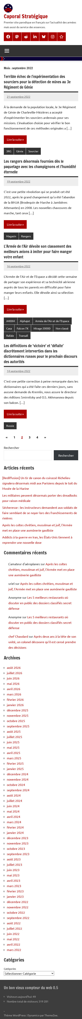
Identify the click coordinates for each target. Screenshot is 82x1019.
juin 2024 (13, 806)
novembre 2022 (17, 907)
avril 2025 (13, 753)
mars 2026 (14, 694)
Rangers (26, 236)
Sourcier (33, 151)
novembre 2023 (17, 843)
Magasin (11, 236)
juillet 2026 (14, 673)
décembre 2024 (17, 774)
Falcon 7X (22, 328)
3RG (8, 151)
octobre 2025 (16, 721)
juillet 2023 (14, 864)
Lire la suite (14, 139)
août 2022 (14, 923)
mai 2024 (13, 811)
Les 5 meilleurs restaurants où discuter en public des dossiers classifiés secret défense (40, 602)
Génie (19, 151)
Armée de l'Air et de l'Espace (52, 321)
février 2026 (15, 699)
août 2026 (14, 667)
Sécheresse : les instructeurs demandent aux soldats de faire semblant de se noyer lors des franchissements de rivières (39, 513)
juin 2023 (13, 870)
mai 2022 (13, 939)
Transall (23, 335)
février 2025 (15, 763)
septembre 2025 (18, 726)
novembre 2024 (17, 779)
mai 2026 (13, 683)
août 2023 (14, 859)
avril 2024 (13, 816)
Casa (9, 328)
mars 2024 (14, 822)
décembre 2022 (17, 902)
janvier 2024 (15, 832)
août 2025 (14, 731)
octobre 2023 (16, 848)
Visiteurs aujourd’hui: (20, 996)
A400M (10, 321)
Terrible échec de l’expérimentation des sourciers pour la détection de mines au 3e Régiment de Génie (37, 82)
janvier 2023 (15, 896)
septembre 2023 (18, 854)
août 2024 (14, 795)
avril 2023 (13, 880)
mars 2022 (14, 950)
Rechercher (11, 447)
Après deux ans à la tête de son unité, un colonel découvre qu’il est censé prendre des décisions (42, 641)
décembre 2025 (17, 710)
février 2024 (15, 827)
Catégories (10, 968)
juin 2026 (13, 678)
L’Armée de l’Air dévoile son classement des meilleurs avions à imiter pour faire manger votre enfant (38, 252)
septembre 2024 (18, 790)
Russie (10, 425)
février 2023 (15, 891)
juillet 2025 (14, 737)
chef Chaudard (18, 636)
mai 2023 (13, 875)
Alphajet (25, 321)
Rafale (10, 335)
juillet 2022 (14, 928)
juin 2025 (13, 742)
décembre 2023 (17, 838)
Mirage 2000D (42, 328)
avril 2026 (13, 689)
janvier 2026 (15, 705)
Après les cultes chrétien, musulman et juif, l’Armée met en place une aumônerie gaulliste (41, 569)
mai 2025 (13, 747)
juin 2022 (13, 934)
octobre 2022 (16, 912)
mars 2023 (14, 886)
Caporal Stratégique (26, 16)
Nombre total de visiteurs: (23, 1001)
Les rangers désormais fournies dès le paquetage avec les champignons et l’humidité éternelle (40, 167)
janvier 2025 (15, 769)
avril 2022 (13, 944)
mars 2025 (14, 758)
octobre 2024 (16, 784)
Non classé (62, 328)
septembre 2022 (18, 918)
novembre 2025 (17, 715)
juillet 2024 (14, 800)
